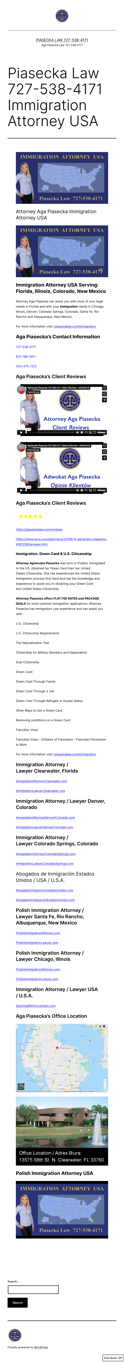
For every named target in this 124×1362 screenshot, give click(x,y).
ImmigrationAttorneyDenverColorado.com (45, 817)
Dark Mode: (110, 1357)
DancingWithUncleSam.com (35, 1006)
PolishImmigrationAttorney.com (38, 933)
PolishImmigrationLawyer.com (37, 943)
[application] (62, 251)
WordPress (41, 1347)
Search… (13, 1281)
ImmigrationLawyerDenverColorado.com (44, 827)
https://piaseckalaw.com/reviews (39, 529)
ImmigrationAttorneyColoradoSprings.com (45, 854)
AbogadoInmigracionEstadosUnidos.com (44, 890)
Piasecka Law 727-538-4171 (62, 40)
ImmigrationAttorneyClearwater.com (41, 781)
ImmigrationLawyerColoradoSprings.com (44, 863)
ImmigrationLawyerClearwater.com (40, 791)
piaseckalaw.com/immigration (75, 326)
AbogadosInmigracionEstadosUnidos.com (45, 900)
